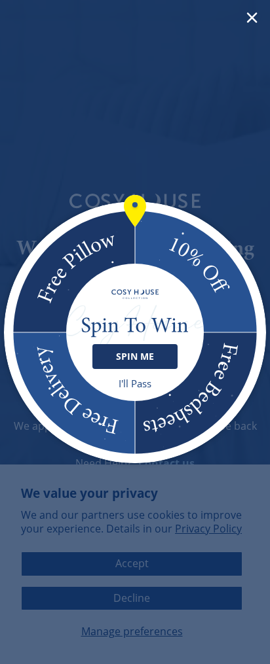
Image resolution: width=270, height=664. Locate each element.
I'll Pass (135, 384)
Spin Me (135, 356)
